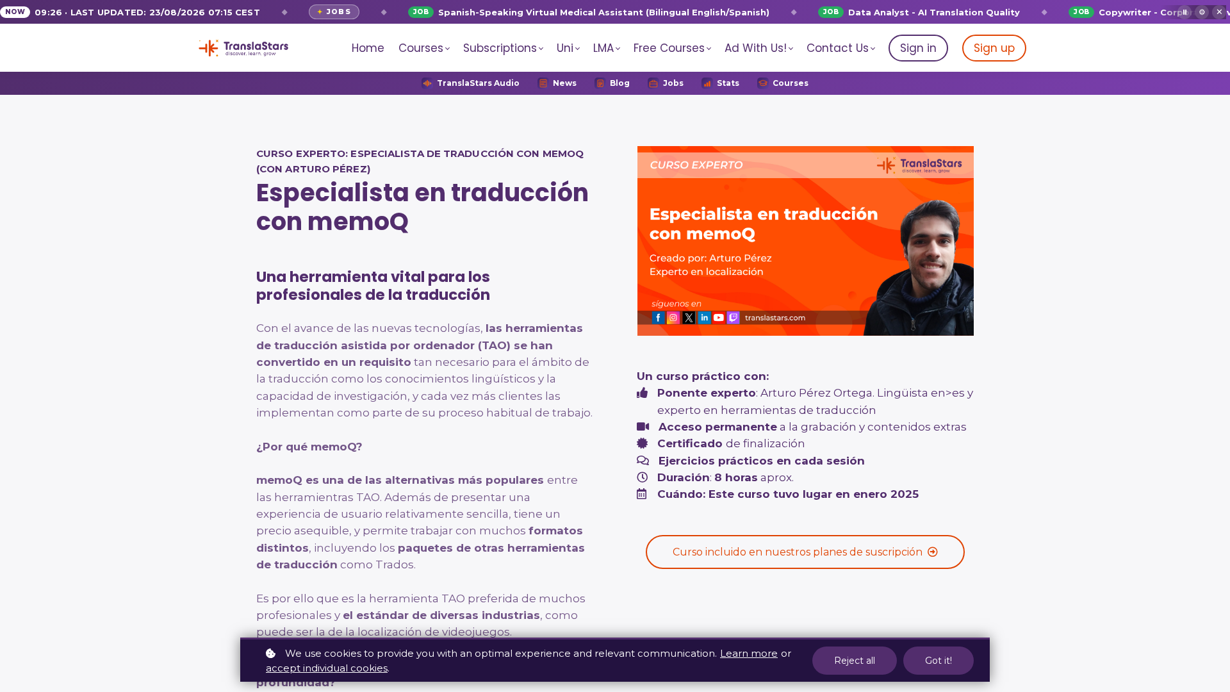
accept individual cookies (327, 668)
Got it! (938, 660)
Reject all (854, 660)
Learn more (749, 653)
